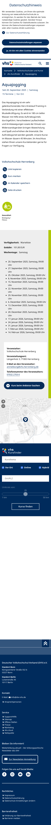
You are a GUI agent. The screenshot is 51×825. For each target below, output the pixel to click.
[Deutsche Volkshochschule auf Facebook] (5, 774)
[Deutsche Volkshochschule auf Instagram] (13, 774)
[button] (25, 421)
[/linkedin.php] (29, 774)
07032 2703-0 (13, 374)
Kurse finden (25, 506)
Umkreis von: (8, 487)
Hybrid (45, 467)
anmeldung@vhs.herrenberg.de (22, 366)
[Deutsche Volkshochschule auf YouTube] (21, 774)
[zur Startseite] (16, 63)
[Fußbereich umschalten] (45, 643)
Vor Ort (9, 467)
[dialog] (25, 30)
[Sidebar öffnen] (47, 63)
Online (27, 467)
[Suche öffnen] (40, 63)
